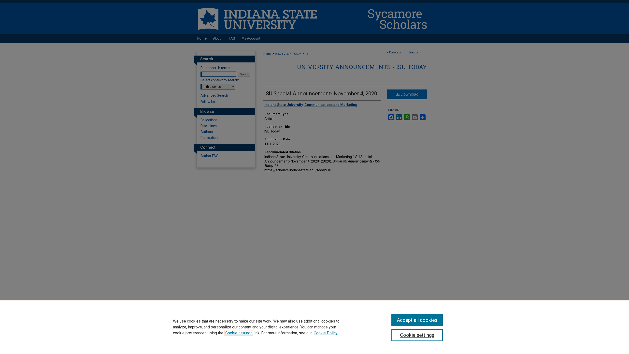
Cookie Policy (326, 333)
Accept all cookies (417, 320)
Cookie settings (239, 333)
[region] (314, 327)
